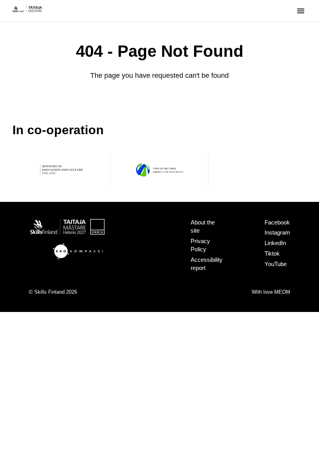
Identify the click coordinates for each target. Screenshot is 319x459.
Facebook (277, 222)
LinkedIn (275, 243)
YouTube (276, 264)
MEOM (282, 292)
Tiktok (272, 253)
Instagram (277, 232)
